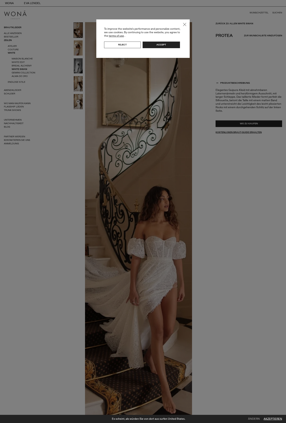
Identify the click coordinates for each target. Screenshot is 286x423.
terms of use (116, 36)
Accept (161, 44)
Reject (122, 44)
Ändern (254, 419)
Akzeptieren (273, 419)
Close (185, 24)
